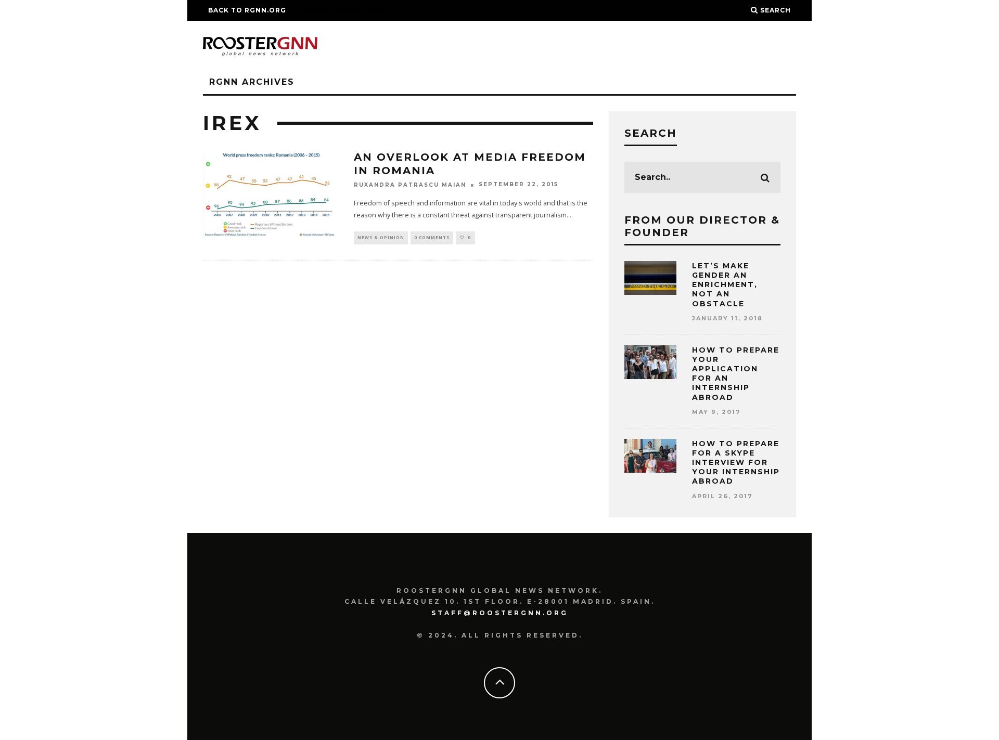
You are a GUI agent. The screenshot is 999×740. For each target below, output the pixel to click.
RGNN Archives (251, 82)
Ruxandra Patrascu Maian (410, 184)
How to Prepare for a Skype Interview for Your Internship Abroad (736, 462)
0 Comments (432, 237)
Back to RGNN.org (247, 10)
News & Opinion (380, 237)
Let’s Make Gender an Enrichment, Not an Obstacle (725, 284)
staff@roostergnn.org (499, 613)
